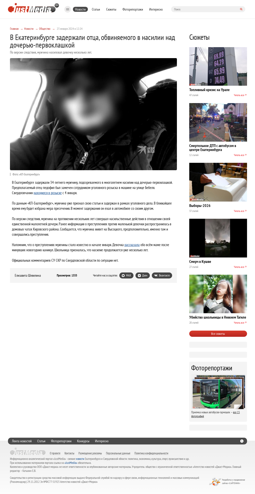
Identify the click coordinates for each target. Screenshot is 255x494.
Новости (80, 9)
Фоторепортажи (133, 9)
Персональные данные (118, 453)
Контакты (69, 453)
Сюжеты (111, 9)
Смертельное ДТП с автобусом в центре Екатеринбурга (212, 148)
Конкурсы (83, 441)
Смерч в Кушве (200, 261)
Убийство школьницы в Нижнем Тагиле (217, 317)
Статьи (96, 9)
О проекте (55, 453)
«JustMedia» (71, 463)
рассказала (132, 244)
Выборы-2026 (200, 206)
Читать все (239, 95)
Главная (14, 28)
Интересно (156, 9)
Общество (44, 28)
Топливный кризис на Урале (209, 90)
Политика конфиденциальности (151, 453)
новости (80, 459)
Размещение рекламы (90, 453)
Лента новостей (22, 441)
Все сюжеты (218, 334)
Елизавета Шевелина (28, 275)
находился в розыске (48, 192)
